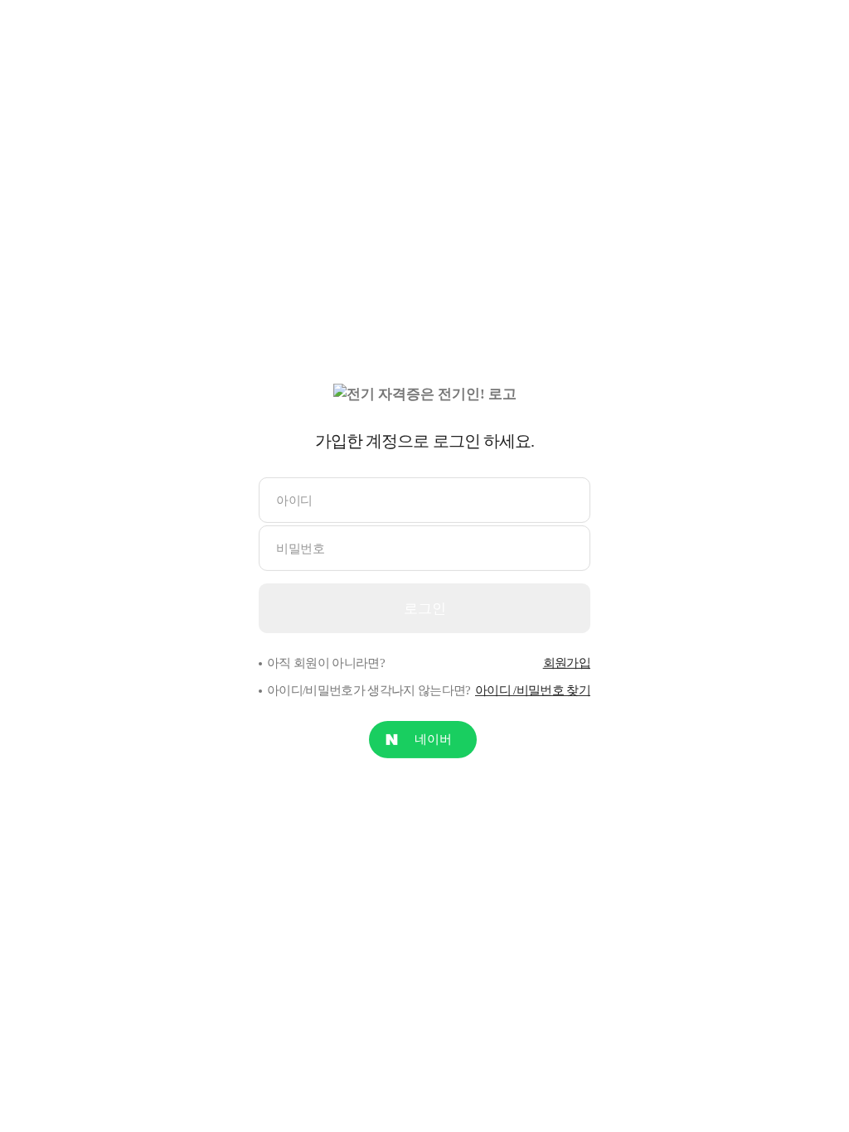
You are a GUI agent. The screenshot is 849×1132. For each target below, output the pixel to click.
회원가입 (566, 663)
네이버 (433, 739)
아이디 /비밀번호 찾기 (532, 690)
